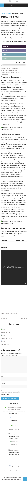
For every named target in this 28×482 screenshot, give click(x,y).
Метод (5, 58)
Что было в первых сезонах (9, 70)
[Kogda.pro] (14, 2)
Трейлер (5, 74)
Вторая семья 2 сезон (6, 338)
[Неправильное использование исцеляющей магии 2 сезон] (14, 409)
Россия (15, 313)
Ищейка (5, 46)
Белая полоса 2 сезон (6, 344)
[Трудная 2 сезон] (14, 418)
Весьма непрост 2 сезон (14, 436)
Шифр (5, 54)
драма (11, 313)
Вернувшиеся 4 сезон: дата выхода (12, 72)
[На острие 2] (14, 426)
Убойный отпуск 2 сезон (14, 452)
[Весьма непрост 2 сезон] (14, 434)
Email (3, 383)
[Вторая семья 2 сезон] (3, 335)
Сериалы (8, 13)
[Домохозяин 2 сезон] (3, 329)
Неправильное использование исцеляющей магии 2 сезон (14, 411)
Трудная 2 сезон (14, 420)
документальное (5, 313)
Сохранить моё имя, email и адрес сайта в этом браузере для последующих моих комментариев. (12, 392)
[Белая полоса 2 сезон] (3, 341)
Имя (2, 376)
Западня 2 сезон (14, 444)
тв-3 (18, 313)
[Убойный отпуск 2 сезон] (14, 450)
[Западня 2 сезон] (14, 442)
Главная (3, 13)
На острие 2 (14, 428)
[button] (2, 5)
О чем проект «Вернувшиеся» (10, 68)
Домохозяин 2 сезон (6, 332)
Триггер (5, 50)
